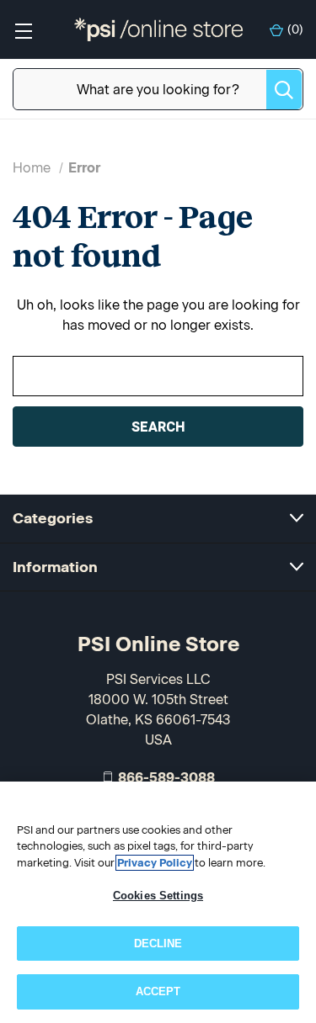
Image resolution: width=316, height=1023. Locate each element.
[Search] (284, 89)
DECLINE (158, 943)
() (295, 30)
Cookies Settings (158, 895)
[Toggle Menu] (23, 30)
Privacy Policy (154, 862)
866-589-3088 (166, 778)
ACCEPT (158, 991)
